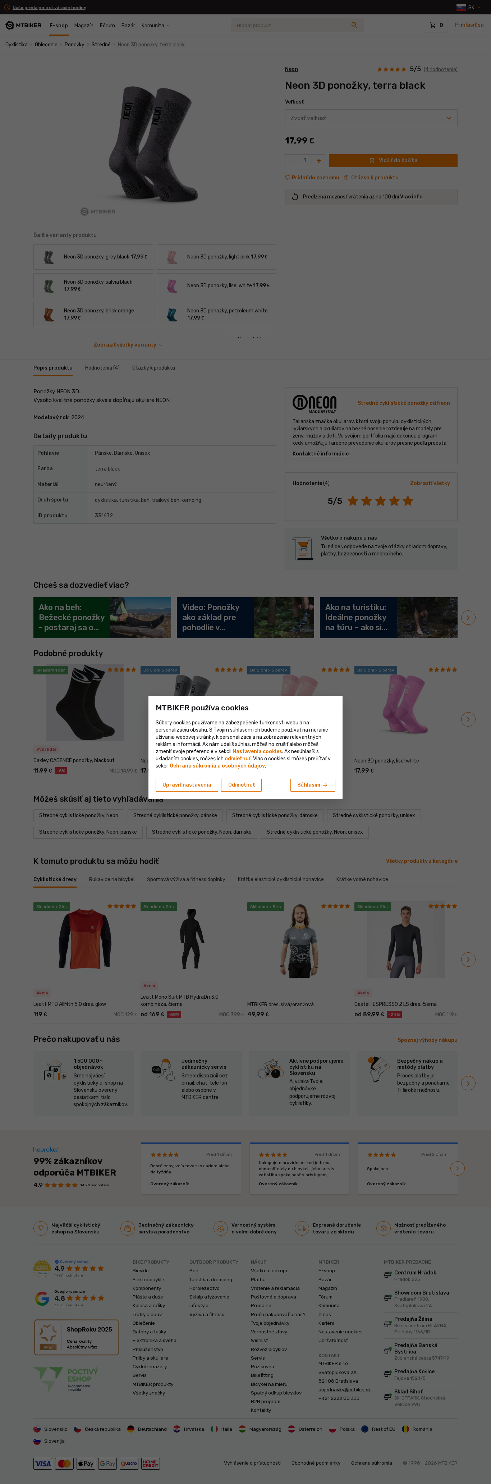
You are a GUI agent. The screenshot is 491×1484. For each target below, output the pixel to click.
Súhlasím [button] (313, 785)
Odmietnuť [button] (241, 785)
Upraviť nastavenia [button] (186, 785)
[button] (238, 759)
